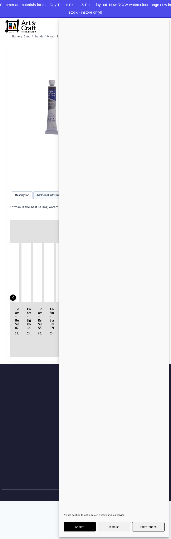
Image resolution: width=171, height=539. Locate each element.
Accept (79, 527)
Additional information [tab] (50, 195)
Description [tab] (22, 195)
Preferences (148, 527)
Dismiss (114, 527)
